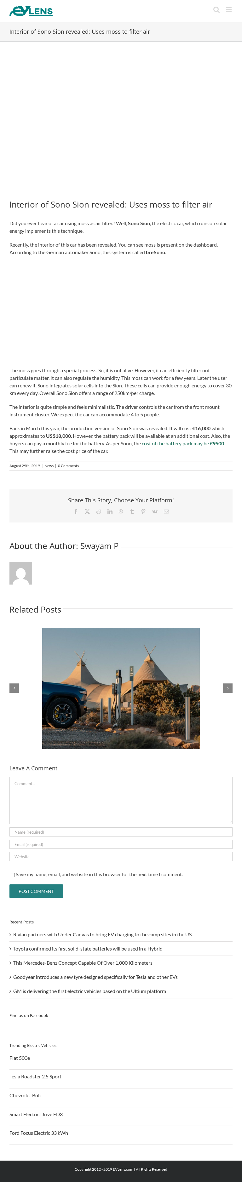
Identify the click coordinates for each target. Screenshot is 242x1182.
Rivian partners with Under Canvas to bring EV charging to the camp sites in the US (102, 934)
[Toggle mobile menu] (229, 9)
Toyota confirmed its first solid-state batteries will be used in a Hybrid (88, 948)
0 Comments (68, 465)
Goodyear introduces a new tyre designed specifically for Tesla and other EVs (95, 977)
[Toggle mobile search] (216, 9)
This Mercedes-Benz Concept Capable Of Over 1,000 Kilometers (83, 963)
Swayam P (99, 545)
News (49, 465)
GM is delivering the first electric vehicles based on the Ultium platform (89, 991)
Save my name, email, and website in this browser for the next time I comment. (99, 874)
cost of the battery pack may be (183, 443)
